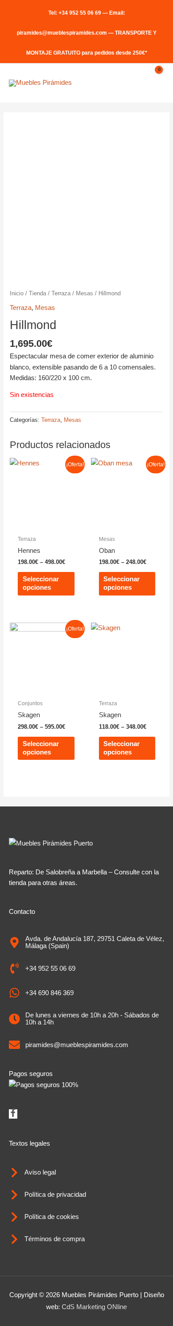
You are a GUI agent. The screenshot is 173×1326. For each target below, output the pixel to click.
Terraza (61, 293)
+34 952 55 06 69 (80, 13)
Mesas (84, 293)
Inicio (17, 293)
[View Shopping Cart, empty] (154, 83)
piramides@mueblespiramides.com (62, 33)
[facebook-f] (13, 1114)
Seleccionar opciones (41, 583)
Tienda (37, 293)
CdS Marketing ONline (94, 1306)
